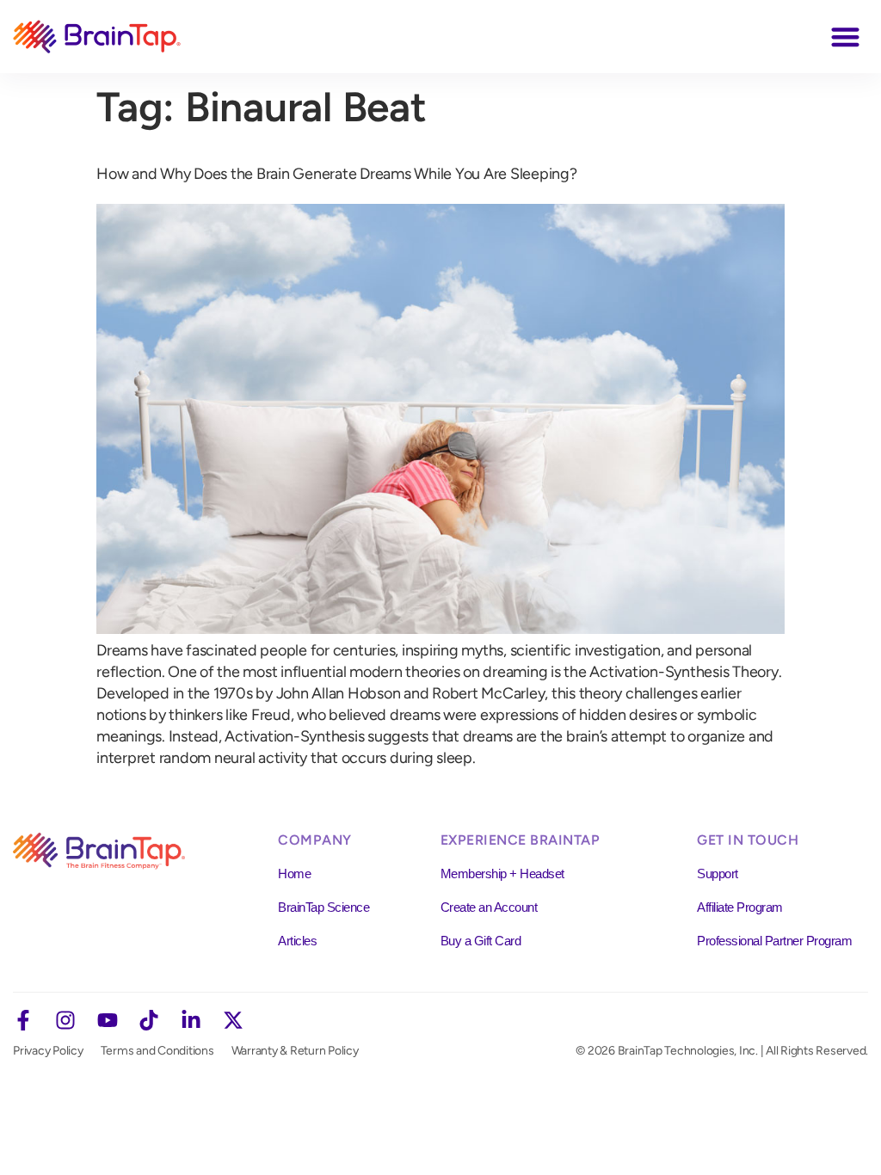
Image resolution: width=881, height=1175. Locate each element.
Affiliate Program (740, 907)
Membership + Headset (502, 873)
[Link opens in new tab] (23, 1020)
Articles (297, 940)
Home (294, 873)
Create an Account (489, 907)
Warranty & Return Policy (295, 1050)
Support (717, 873)
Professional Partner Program (774, 940)
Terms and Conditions (157, 1050)
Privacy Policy (48, 1050)
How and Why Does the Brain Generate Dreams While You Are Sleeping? (336, 173)
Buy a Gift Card (480, 940)
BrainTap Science (323, 907)
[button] (846, 36)
